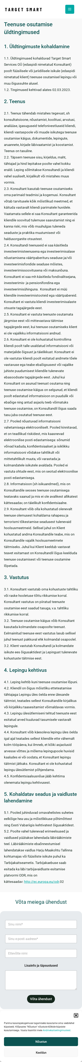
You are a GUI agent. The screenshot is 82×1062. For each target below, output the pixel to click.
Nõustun (41, 1041)
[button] (76, 1015)
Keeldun (41, 1052)
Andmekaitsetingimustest (56, 1030)
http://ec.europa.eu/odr (41, 882)
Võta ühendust (41, 999)
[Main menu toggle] (69, 9)
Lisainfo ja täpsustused (41, 965)
